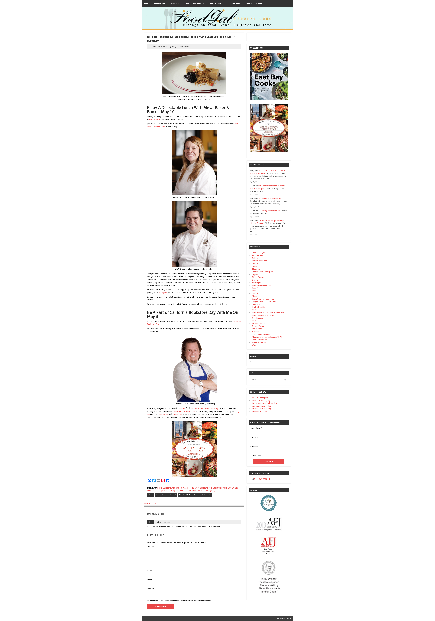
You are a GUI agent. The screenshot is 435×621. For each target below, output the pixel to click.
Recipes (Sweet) (258, 326)
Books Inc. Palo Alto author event (213, 488)
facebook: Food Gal (259, 411)
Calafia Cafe (177, 414)
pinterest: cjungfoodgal (261, 406)
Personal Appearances (194, 3)
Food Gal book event (187, 491)
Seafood (255, 332)
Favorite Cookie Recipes (261, 285)
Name (150, 571)
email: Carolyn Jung (260, 398)
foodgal (174, 46)
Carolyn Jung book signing (168, 491)
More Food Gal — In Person (263, 315)
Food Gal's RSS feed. (262, 479)
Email (150, 580)
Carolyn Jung (159, 3)
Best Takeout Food (259, 261)
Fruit (254, 291)
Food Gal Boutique (216, 3)
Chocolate (256, 269)
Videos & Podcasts (259, 342)
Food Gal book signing (206, 491)
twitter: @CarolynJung (261, 400)
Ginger (254, 296)
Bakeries (255, 258)
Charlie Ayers (163, 414)
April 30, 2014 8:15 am (163, 522)
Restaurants (206, 495)
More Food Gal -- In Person (188, 495)
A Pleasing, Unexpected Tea (270, 198)
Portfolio (175, 3)
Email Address (256, 428)
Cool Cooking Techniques (262, 272)
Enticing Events (161, 495)
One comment (185, 46)
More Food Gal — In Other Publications (268, 312)
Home (146, 3)
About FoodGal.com (254, 3)
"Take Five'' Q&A (258, 253)
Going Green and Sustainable (264, 299)
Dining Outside (258, 277)
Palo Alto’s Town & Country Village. (205, 408)
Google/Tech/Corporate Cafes (264, 302)
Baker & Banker (155, 119)
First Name (254, 437)
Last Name (254, 446)
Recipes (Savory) (258, 323)
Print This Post (150, 503)
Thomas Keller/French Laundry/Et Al (267, 337)
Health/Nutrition (259, 307)
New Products (257, 318)
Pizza (254, 321)
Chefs (151, 495)
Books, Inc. (181, 408)
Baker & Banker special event (187, 488)
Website (150, 589)
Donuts (255, 280)
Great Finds (256, 304)
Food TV (255, 288)
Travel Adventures (259, 340)
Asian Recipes (257, 255)
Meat (254, 310)
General (173, 495)
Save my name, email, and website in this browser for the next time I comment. (179, 601)
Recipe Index (235, 3)
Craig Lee (163, 293)
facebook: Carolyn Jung (261, 409)
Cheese (255, 263)
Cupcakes (256, 274)
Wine (254, 345)
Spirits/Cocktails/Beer (261, 334)
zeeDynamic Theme (284, 618)
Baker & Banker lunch (166, 488)
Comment (152, 546)
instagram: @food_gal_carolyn (264, 403)
